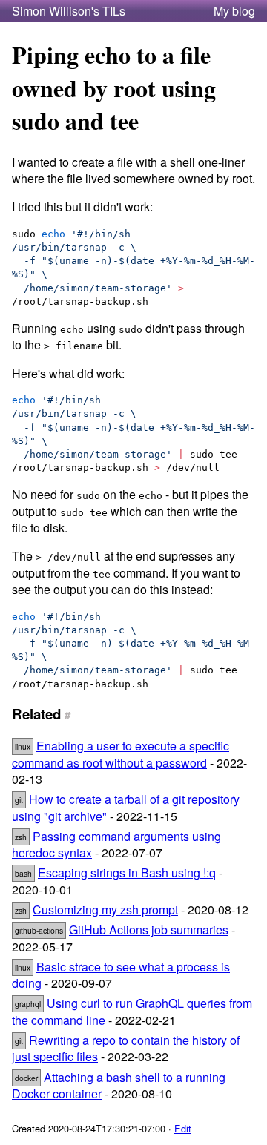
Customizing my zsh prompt (105, 909)
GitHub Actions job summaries (148, 929)
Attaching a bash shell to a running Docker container (118, 1085)
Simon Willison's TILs (68, 11)
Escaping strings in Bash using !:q (127, 872)
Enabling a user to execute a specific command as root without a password (120, 754)
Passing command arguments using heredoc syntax (116, 844)
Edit (182, 1128)
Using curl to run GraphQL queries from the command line (132, 1011)
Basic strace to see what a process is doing (121, 974)
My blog (234, 11)
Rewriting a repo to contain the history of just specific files (126, 1048)
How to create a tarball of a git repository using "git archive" (126, 807)
